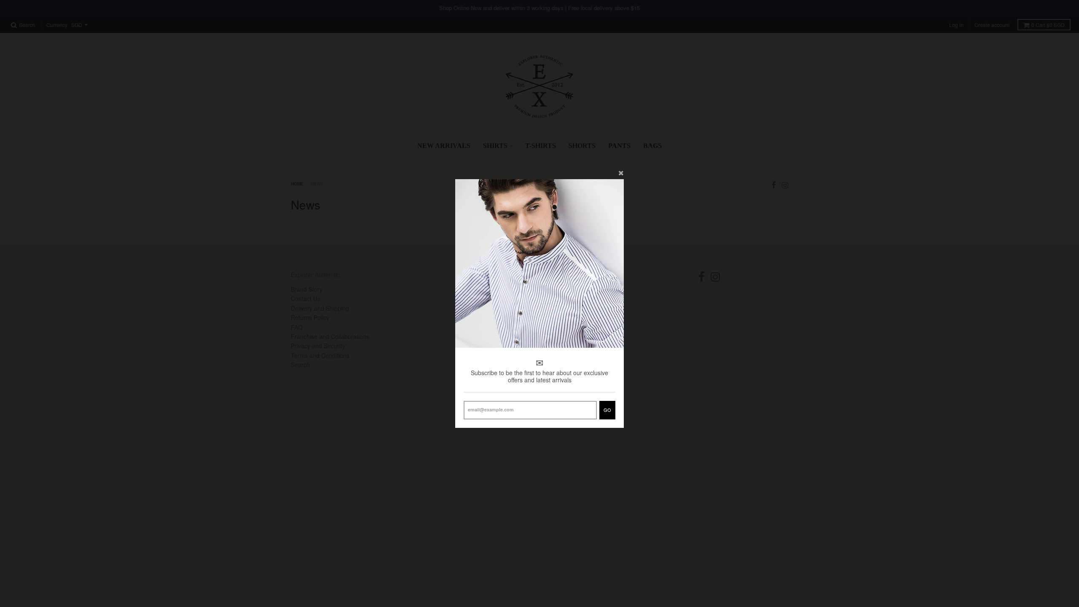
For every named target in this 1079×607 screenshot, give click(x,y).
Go (607, 409)
